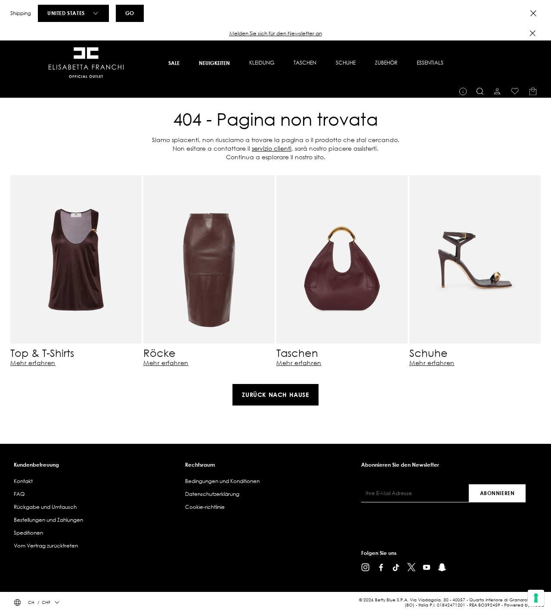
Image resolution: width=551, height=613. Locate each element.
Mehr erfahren (33, 363)
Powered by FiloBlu (524, 605)
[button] (275, 33)
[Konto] (497, 91)
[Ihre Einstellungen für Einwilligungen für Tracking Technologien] (536, 598)
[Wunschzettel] (515, 91)
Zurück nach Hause (275, 394)
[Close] (533, 13)
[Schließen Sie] (532, 33)
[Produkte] (533, 91)
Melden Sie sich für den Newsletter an (275, 33)
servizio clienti (271, 148)
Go (129, 12)
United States (66, 12)
